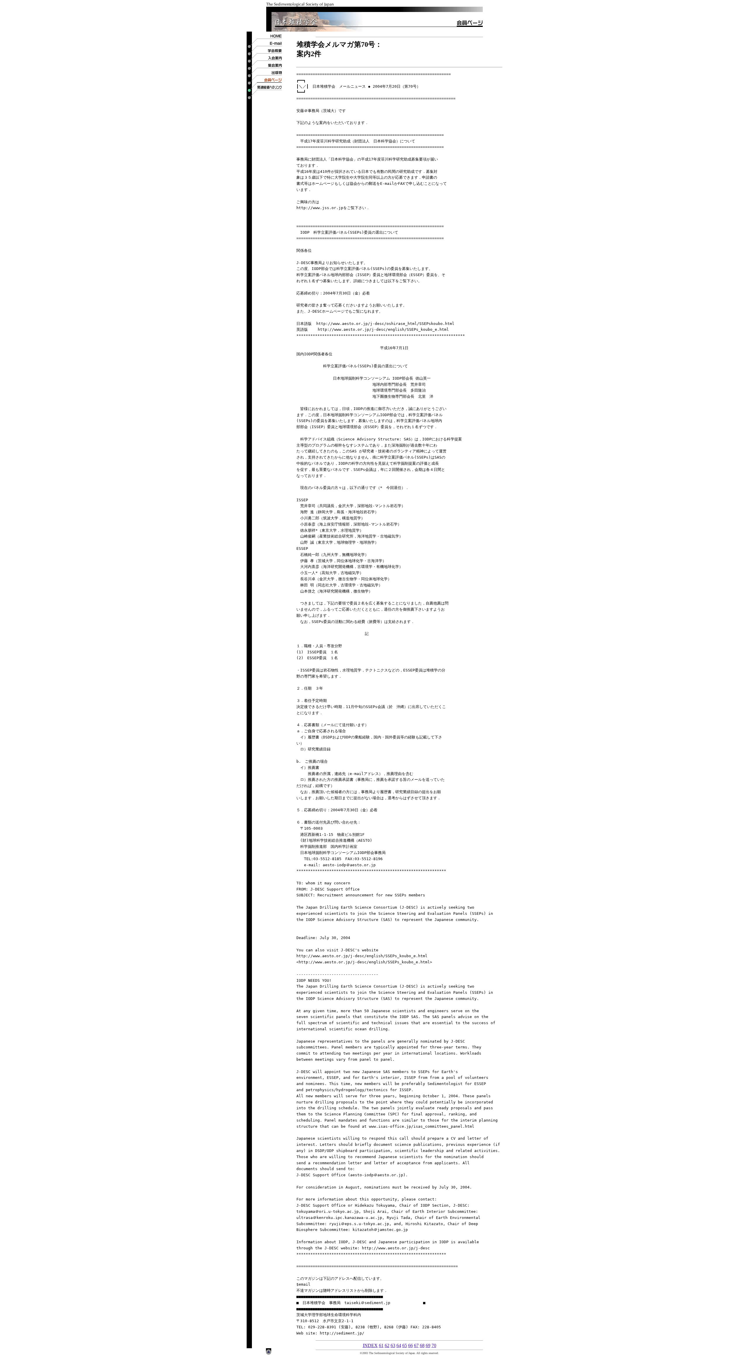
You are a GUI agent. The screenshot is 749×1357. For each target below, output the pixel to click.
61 (381, 1345)
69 (428, 1345)
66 (410, 1345)
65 (404, 1345)
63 (393, 1345)
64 (398, 1345)
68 (422, 1345)
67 (416, 1345)
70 (434, 1345)
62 (387, 1345)
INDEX (370, 1345)
